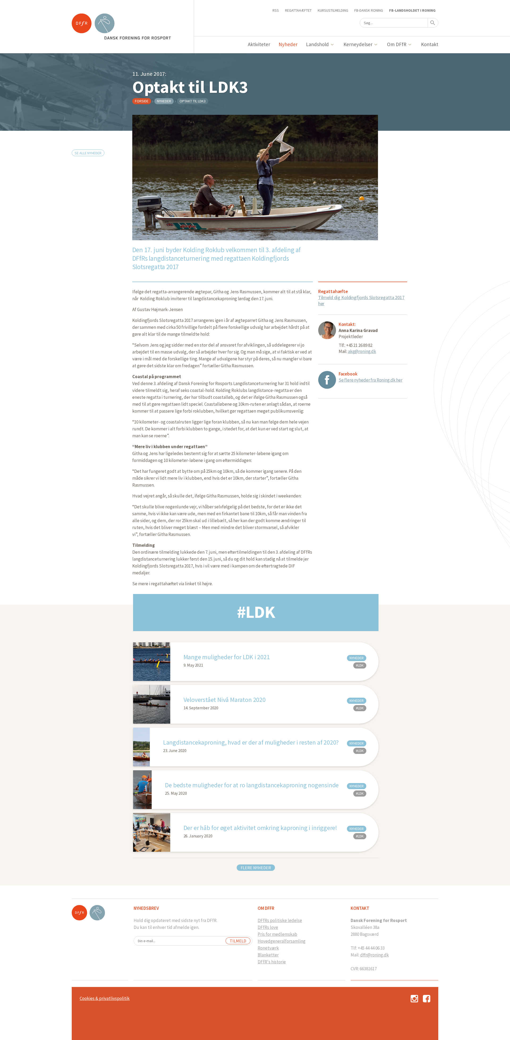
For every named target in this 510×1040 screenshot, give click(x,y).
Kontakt (429, 44)
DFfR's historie (272, 962)
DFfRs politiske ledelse (280, 920)
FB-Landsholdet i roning (412, 10)
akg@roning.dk (362, 351)
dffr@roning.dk (374, 955)
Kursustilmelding (333, 10)
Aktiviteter (259, 44)
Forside (141, 101)
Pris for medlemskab (277, 934)
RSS (276, 10)
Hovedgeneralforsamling (281, 941)
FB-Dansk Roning (368, 10)
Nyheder (288, 44)
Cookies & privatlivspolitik (105, 998)
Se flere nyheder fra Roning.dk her (370, 380)
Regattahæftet (298, 10)
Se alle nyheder (88, 153)
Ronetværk (268, 948)
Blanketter (268, 955)
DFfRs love (268, 927)
